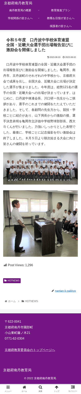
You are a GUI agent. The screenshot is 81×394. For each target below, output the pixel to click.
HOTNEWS (13, 280)
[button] (72, 341)
